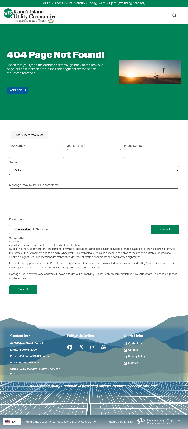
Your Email (75, 146)
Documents (16, 219)
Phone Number (134, 146)
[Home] (30, 15)
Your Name (16, 146)
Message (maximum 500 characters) (33, 185)
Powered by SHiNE (120, 422)
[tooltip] (82, 146)
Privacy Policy (28, 278)
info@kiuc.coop (27, 363)
